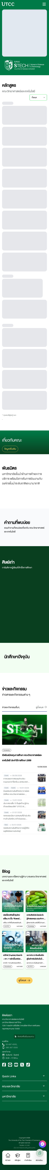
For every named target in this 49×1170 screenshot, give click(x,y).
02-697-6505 (11, 1044)
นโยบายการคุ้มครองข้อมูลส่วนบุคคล (24, 1148)
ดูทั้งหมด (22, 980)
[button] (44, 4)
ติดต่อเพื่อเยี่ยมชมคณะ (26, 1036)
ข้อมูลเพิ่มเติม (10, 449)
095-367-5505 (12, 1047)
